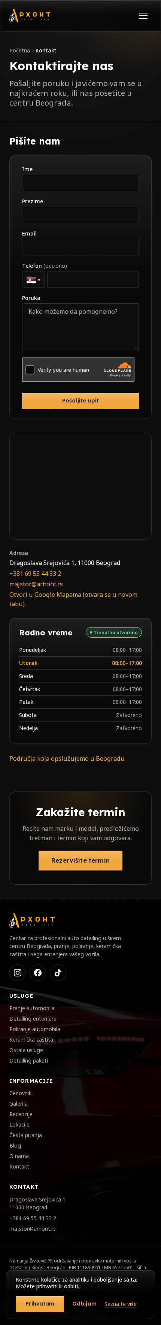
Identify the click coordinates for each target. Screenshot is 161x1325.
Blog (15, 1145)
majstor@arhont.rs (36, 584)
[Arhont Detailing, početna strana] (29, 15)
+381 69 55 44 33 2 (35, 573)
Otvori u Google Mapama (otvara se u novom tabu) (73, 599)
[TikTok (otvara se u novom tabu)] (58, 972)
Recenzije (21, 1114)
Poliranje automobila (34, 1029)
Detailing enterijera (33, 1018)
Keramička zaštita (31, 1039)
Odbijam (84, 1303)
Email (29, 233)
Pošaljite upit (80, 400)
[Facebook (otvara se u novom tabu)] (38, 972)
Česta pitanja (25, 1135)
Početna (19, 50)
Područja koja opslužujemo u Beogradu (67, 758)
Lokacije (19, 1124)
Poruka (31, 297)
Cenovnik (20, 1093)
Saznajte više (120, 1303)
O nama (19, 1156)
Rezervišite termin (80, 860)
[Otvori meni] (143, 15)
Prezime (32, 201)
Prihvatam (39, 1303)
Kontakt (19, 1166)
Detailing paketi (28, 1060)
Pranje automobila (32, 1008)
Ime (27, 169)
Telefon (44, 265)
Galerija (18, 1103)
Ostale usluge (26, 1050)
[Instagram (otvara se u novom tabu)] (17, 972)
